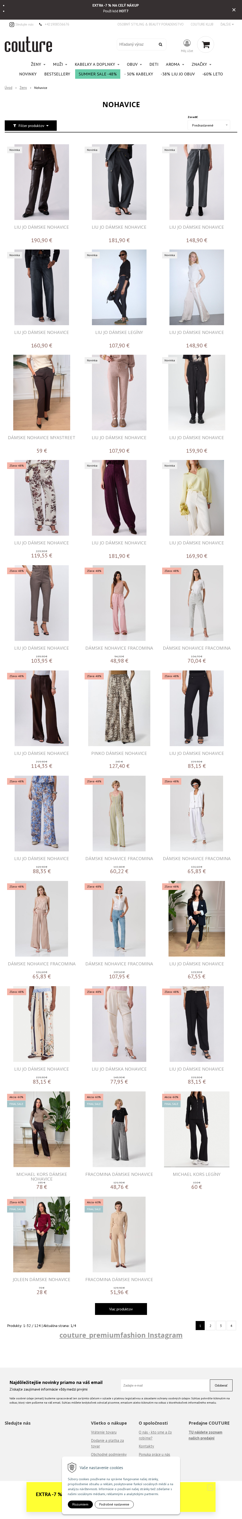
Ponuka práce (150, 1454)
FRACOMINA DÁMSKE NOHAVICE (119, 1174)
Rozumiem (80, 1504)
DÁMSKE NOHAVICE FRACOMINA (119, 648)
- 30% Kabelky (138, 74)
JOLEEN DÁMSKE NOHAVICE (41, 1279)
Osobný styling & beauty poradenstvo (150, 24)
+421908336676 (57, 24)
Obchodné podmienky (109, 1454)
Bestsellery (57, 74)
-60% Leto (212, 74)
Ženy (23, 87)
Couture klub (202, 24)
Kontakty (146, 1446)
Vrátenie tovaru (104, 1432)
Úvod (8, 87)
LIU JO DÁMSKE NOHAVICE (41, 227)
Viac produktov (121, 1309)
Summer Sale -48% (98, 74)
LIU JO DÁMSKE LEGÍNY (119, 332)
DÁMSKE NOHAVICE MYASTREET (41, 437)
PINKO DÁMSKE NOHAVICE (119, 753)
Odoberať (221, 1385)
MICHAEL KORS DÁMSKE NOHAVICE (41, 1176)
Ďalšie (226, 24)
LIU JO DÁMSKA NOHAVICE (119, 1069)
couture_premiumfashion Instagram (121, 1335)
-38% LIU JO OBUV (178, 74)
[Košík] (205, 44)
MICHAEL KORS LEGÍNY (196, 1174)
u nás (165, 1454)
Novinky (28, 74)
